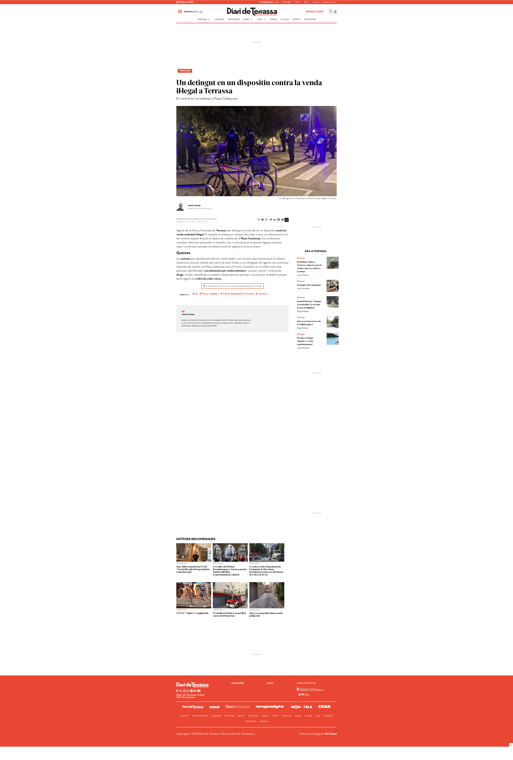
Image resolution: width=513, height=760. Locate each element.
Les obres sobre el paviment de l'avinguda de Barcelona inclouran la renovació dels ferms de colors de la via (266, 570)
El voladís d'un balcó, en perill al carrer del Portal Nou (229, 614)
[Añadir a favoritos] (287, 220)
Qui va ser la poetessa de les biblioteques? (309, 323)
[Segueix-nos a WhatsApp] (187, 691)
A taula (315, 2)
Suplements (267, 2)
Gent (261, 19)
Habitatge (286, 2)
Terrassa (203, 19)
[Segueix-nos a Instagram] (184, 691)
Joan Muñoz (302, 275)
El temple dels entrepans (309, 285)
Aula (276, 2)
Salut (306, 2)
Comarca (219, 19)
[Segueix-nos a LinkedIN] (195, 691)
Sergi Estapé (302, 311)
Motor (297, 2)
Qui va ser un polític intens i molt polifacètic (266, 614)
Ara (196, 293)
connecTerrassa (329, 2)
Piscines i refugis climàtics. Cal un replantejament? (305, 341)
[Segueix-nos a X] (180, 691)
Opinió (248, 19)
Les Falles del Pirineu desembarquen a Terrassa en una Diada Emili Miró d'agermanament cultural (230, 570)
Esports (296, 19)
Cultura (285, 19)
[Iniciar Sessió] (335, 11)
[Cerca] (330, 12)
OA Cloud (331, 733)
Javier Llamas (194, 205)
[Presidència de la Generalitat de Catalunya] (310, 690)
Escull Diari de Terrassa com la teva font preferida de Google (234, 286)
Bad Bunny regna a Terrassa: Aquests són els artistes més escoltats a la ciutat (309, 266)
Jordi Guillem (303, 288)
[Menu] (180, 11)
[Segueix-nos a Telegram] (191, 691)
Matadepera (234, 19)
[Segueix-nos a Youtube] (199, 691)
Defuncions (310, 19)
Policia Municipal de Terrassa (238, 293)
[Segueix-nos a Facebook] (177, 691)
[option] (256, 153)
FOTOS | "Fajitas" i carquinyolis (192, 613)
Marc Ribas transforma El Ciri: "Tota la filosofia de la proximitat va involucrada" (192, 569)
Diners (273, 19)
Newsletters (314, 11)
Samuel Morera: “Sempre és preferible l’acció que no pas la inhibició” (309, 304)
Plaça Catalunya (210, 293)
